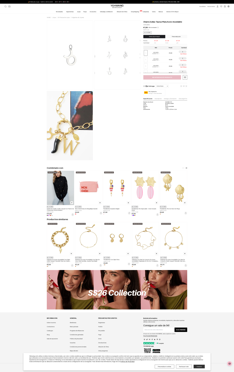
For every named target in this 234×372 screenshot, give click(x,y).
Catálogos (50, 330)
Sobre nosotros (51, 322)
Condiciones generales (76, 334)
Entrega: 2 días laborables (155, 93)
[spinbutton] (182, 52)
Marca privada (74, 326)
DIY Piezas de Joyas (64, 17)
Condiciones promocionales (78, 346)
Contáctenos (51, 326)
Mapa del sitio (74, 351)
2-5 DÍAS (148, 32)
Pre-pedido (101, 330)
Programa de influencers (77, 330)
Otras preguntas (103, 351)
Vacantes (72, 342)
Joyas (54, 17)
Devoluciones (102, 342)
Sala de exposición (52, 338)
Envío (100, 338)
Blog (48, 334)
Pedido (100, 326)
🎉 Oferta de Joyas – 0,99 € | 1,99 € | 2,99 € (40, 2)
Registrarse (101, 322)
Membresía (73, 322)
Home (49, 17)
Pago (99, 334)
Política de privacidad (76, 338)
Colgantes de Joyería (77, 17)
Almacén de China (103, 346)
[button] (180, 52)
